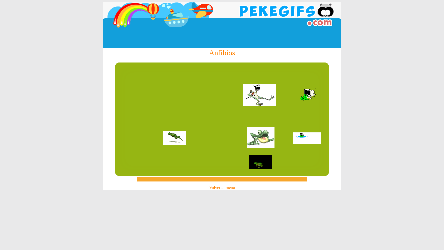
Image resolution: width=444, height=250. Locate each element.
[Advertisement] (222, 38)
